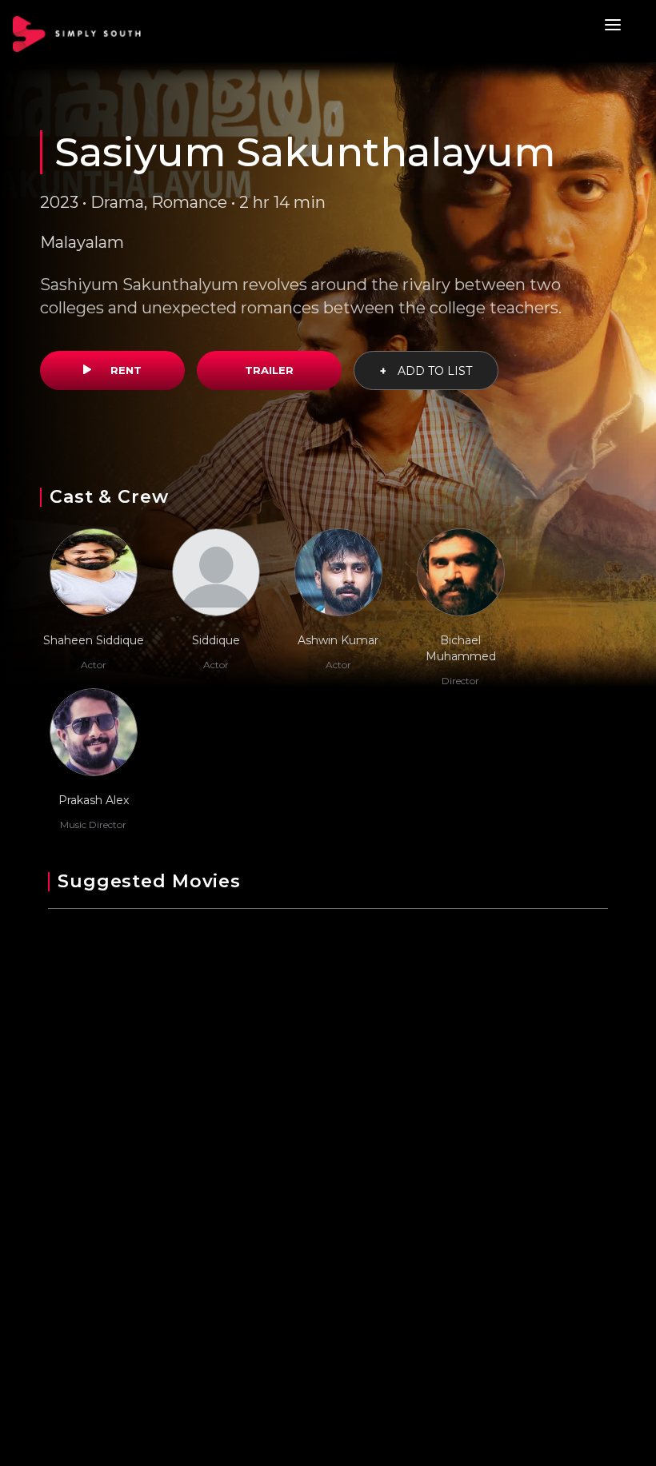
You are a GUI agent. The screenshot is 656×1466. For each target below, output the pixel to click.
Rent (124, 370)
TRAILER (269, 370)
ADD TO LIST (426, 371)
